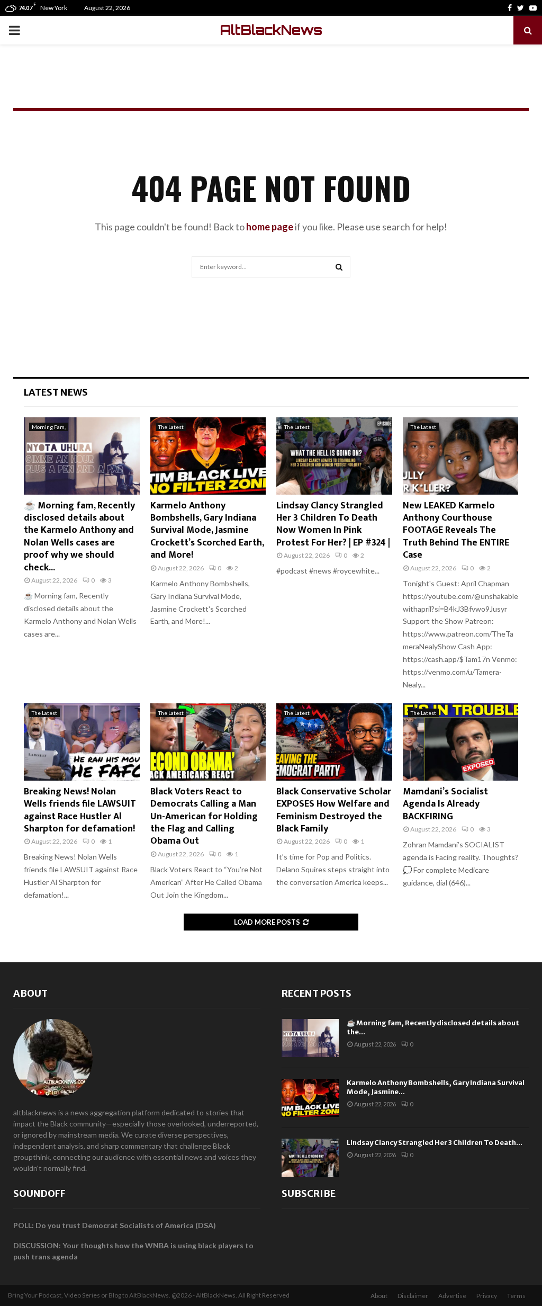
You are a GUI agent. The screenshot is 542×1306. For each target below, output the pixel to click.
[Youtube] (533, 8)
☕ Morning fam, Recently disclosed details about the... (433, 1027)
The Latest (171, 427)
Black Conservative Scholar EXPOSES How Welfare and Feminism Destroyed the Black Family (333, 810)
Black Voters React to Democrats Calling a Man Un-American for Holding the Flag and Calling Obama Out (204, 816)
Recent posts (316, 993)
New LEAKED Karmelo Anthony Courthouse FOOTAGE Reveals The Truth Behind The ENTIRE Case (456, 530)
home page (269, 226)
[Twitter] (520, 8)
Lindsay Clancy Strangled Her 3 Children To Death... (434, 1142)
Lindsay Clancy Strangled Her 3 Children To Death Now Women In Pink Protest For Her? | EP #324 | (333, 524)
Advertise (452, 1296)
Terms (516, 1296)
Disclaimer (413, 1296)
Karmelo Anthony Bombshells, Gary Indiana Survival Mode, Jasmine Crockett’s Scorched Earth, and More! (207, 530)
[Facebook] (510, 8)
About (30, 993)
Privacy (486, 1296)
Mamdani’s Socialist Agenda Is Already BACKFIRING (445, 804)
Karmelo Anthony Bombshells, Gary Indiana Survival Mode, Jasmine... (436, 1087)
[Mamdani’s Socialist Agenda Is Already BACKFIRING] (461, 742)
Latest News (56, 392)
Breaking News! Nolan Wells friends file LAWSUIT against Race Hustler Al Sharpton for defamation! (80, 810)
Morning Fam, (49, 427)
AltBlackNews (271, 30)
